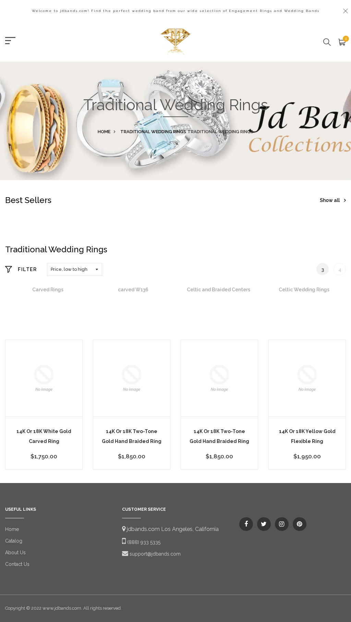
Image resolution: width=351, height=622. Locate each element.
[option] (47, 290)
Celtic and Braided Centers (218, 289)
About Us (15, 552)
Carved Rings (47, 289)
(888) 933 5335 (143, 542)
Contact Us (17, 564)
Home (104, 131)
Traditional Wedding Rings (153, 131)
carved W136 (133, 289)
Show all (330, 200)
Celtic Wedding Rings (304, 289)
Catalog (13, 541)
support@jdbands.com (154, 554)
